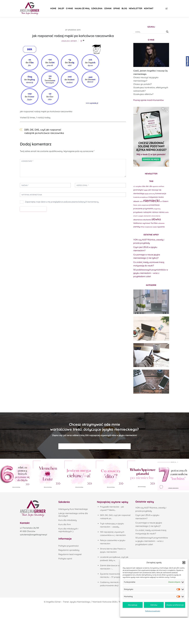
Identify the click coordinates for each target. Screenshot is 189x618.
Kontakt (148, 8)
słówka (156, 219)
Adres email (82, 185)
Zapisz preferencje (175, 605)
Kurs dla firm (64, 524)
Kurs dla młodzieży (67, 520)
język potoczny (150, 193)
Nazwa (25, 185)
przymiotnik (148, 208)
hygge (146, 190)
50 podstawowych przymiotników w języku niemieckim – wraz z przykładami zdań (150, 273)
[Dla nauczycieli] (151, 382)
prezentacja (154, 205)
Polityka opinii (65, 558)
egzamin (155, 186)
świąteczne (148, 227)
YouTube (154, 223)
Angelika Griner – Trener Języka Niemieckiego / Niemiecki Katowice (78, 601)
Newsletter (135, 8)
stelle (167, 212)
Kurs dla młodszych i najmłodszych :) (68, 530)
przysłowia (137, 212)
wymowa (146, 223)
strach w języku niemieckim (142, 216)
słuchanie (147, 219)
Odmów (153, 605)
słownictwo (138, 219)
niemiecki (151, 200)
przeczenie (137, 208)
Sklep (61, 8)
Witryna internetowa (31, 195)
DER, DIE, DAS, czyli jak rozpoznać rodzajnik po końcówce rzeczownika (44, 131)
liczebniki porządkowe (140, 197)
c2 (134, 186)
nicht (141, 201)
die (150, 186)
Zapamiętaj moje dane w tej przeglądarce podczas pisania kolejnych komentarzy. (62, 202)
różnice (162, 212)
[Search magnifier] (167, 32)
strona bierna (155, 216)
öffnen (142, 227)
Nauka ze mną (82, 8)
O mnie (69, 8)
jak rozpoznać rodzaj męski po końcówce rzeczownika (73, 36)
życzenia (161, 227)
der (147, 186)
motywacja (153, 197)
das (143, 186)
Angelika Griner (69, 41)
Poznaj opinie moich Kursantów (148, 100)
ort (161, 201)
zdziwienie (161, 223)
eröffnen (161, 186)
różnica (155, 212)
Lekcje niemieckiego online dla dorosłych (73, 514)
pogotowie (145, 205)
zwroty (136, 226)
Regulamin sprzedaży (68, 550)
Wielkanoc (137, 223)
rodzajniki (147, 212)
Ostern (165, 201)
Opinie (116, 8)
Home (53, 8)
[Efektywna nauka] (151, 302)
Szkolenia (96, 8)
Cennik (107, 8)
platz (139, 205)
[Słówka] (151, 328)
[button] (184, 562)
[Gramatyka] (151, 355)
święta (155, 227)
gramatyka (138, 190)
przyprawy (157, 209)
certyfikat (138, 186)
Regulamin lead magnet (70, 554)
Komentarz (27, 161)
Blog (124, 8)
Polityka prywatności (152, 611)
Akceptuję (132, 605)
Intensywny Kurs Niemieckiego (73, 509)
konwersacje (160, 193)
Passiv (135, 205)
